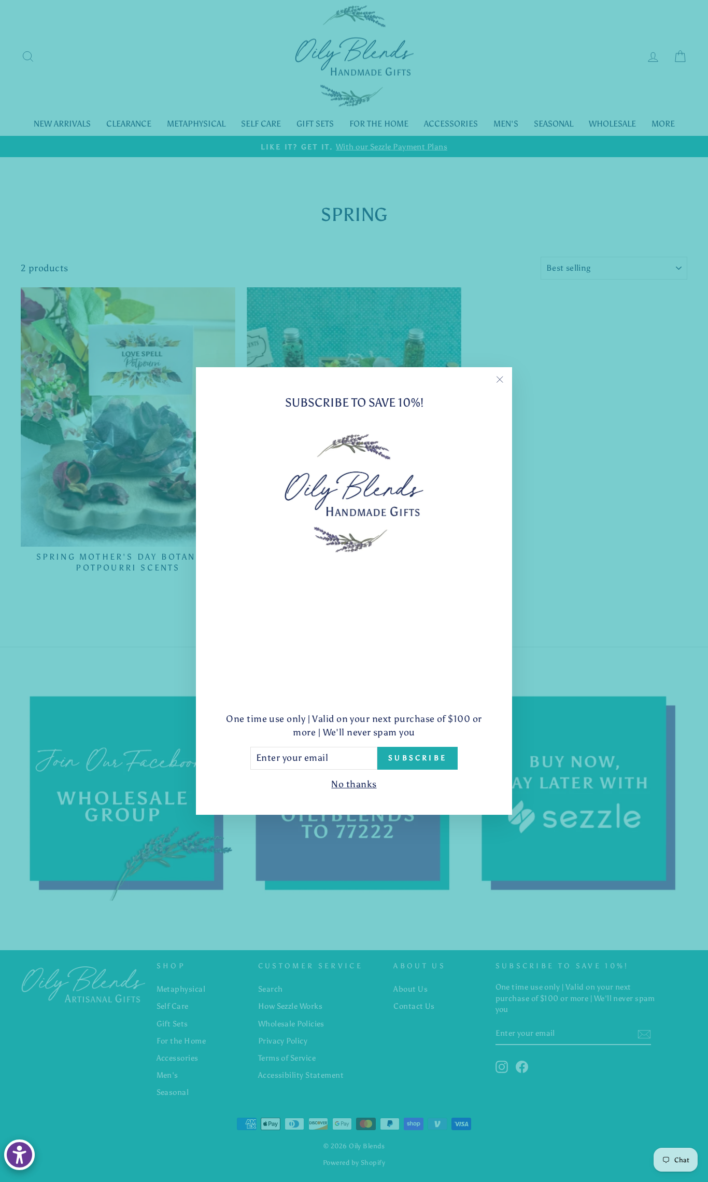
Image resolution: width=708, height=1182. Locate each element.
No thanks (353, 784)
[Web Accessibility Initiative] (19, 1154)
